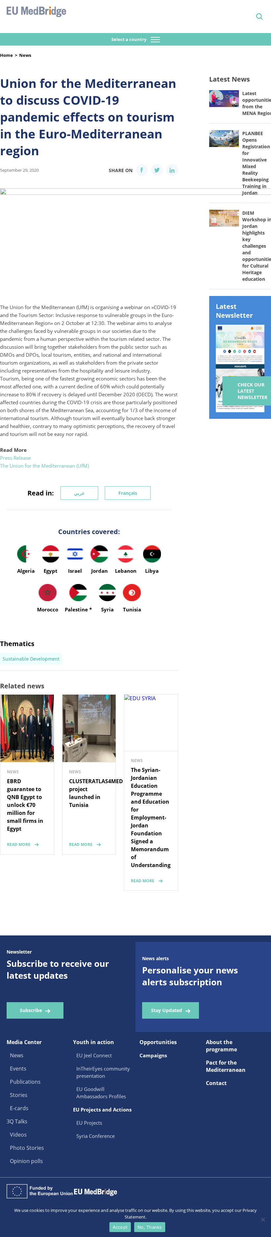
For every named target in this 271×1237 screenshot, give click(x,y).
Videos (18, 1134)
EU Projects (89, 1122)
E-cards (19, 1108)
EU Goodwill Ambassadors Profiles (101, 1093)
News (25, 55)
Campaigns (153, 1055)
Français (127, 493)
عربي (79, 493)
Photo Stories (27, 1147)
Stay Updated (166, 1010)
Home (6, 55)
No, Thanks (149, 1227)
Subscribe (31, 1010)
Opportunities (158, 1042)
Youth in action (93, 1042)
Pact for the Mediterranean (226, 1066)
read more (18, 844)
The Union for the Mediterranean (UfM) (44, 465)
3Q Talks (17, 1121)
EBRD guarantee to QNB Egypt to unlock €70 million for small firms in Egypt (25, 805)
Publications (25, 1081)
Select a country (129, 39)
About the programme (221, 1045)
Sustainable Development (31, 659)
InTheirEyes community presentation (103, 1072)
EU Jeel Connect (94, 1055)
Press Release (15, 458)
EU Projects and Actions (102, 1109)
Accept (120, 1227)
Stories (18, 1095)
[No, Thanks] (262, 1219)
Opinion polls (26, 1161)
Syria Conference (95, 1136)
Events (18, 1068)
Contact (216, 1083)
